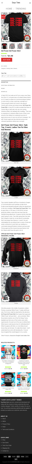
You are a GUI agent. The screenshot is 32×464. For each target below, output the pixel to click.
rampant (15, 111)
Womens (15, 68)
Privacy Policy (6, 424)
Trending (21, 8)
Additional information (8, 85)
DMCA (4, 421)
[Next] (28, 27)
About (4, 418)
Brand (3, 88)
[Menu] (2, 3)
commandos (4, 222)
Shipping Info (5, 448)
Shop (3, 440)
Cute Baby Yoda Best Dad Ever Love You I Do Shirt (24, 388)
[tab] (16, 82)
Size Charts (5, 442)
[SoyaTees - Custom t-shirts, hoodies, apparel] (16, 2)
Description (4, 82)
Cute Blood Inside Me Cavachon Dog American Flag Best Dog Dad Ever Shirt (24, 363)
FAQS (3, 426)
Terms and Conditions (8, 429)
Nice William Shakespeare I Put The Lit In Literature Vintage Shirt (8, 362)
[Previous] (3, 27)
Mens (12, 68)
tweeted (3, 320)
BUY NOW (6, 60)
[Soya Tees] (4, 73)
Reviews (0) (4, 91)
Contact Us (5, 451)
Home (9, 8)
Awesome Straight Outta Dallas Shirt (20, 335)
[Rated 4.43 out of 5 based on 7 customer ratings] (16, 53)
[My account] (30, 2)
